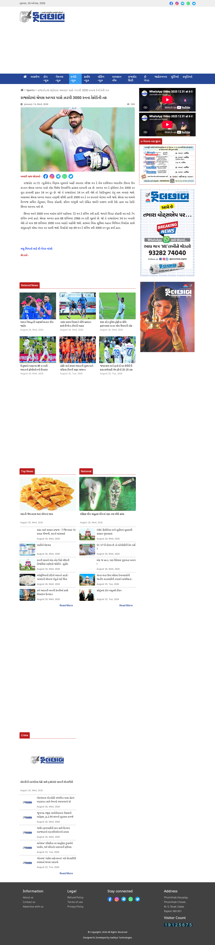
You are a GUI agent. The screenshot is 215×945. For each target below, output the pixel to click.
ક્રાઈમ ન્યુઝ (87, 78)
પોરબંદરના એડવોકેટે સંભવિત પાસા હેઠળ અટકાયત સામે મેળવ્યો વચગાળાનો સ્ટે (55, 800)
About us (28, 897)
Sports (30, 90)
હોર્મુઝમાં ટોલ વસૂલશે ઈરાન (109, 590)
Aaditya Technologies (121, 937)
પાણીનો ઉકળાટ (44, 545)
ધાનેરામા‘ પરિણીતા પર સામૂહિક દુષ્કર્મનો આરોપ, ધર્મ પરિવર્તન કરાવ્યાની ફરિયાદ (55, 845)
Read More (66, 605)
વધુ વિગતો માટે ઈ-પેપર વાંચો (36, 249)
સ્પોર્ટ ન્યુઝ (73, 78)
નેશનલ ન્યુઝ (59, 78)
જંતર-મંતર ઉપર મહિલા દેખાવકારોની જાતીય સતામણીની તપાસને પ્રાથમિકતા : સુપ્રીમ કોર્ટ (115, 577)
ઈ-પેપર (146, 78)
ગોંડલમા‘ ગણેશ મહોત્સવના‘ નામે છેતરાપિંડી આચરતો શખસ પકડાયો (56, 860)
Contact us (29, 902)
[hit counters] (178, 925)
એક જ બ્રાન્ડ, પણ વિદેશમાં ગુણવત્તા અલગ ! (116, 562)
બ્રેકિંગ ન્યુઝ (101, 78)
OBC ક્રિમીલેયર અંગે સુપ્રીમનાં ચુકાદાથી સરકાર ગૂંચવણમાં (114, 532)
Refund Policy (75, 897)
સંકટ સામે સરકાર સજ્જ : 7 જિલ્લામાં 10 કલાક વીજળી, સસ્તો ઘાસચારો (56, 532)
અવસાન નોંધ (116, 78)
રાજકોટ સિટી (132, 78)
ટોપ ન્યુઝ (45, 78)
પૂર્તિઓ (175, 77)
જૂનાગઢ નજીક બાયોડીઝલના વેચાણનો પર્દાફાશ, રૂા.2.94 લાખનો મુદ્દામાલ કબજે (55, 815)
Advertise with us (33, 906)
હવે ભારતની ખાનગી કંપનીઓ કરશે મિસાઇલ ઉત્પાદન (52, 592)
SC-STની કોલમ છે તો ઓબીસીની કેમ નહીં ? (116, 547)
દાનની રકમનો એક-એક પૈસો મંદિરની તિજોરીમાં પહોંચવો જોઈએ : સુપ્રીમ (53, 562)
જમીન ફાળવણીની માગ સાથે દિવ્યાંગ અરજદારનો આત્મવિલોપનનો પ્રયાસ (53, 830)
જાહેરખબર (161, 77)
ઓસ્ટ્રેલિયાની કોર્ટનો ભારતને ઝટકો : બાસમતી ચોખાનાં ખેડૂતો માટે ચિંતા (53, 577)
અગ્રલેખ (35, 77)
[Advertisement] (107, 50)
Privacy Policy (75, 906)
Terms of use (75, 902)
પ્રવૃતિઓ (187, 77)
